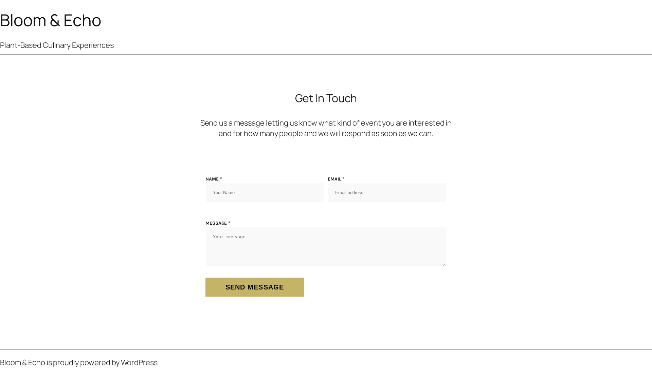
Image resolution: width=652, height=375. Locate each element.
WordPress (139, 362)
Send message (254, 287)
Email (336, 179)
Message (217, 223)
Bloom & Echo (50, 20)
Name (213, 179)
